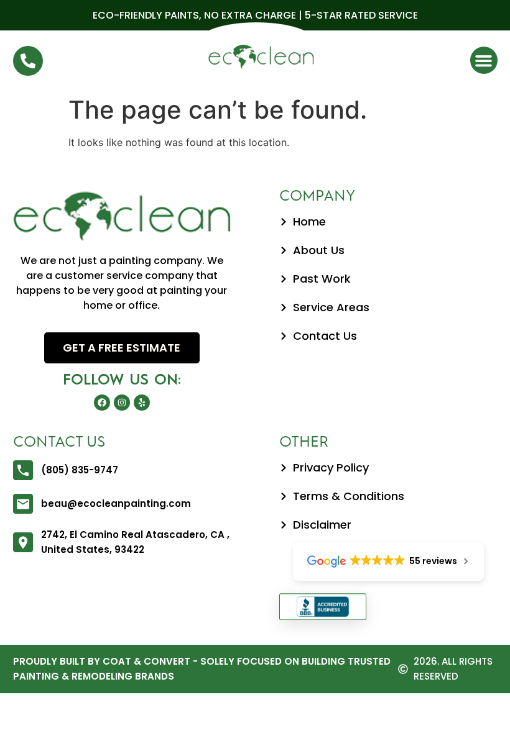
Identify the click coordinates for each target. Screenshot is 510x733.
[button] (484, 60)
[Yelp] (142, 402)
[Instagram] (122, 402)
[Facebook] (102, 402)
